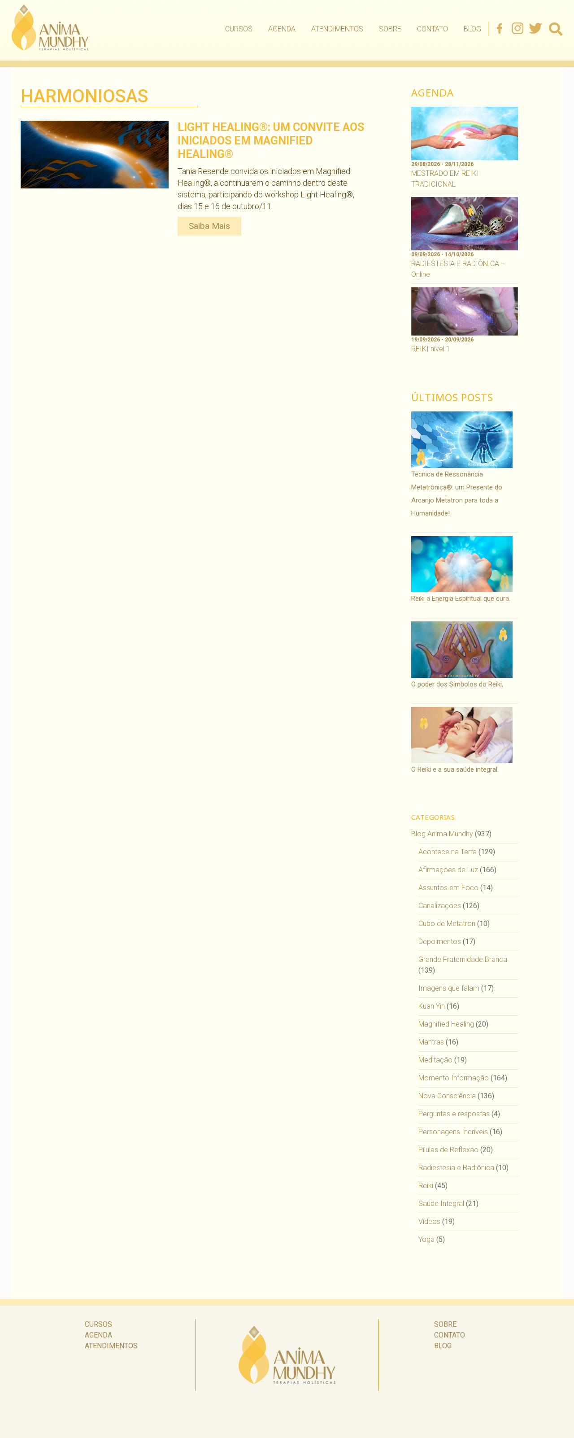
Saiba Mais (209, 226)
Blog (472, 29)
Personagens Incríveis (453, 1132)
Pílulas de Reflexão (448, 1149)
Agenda (282, 29)
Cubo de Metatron (446, 923)
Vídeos (429, 1221)
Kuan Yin (431, 1006)
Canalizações (439, 905)
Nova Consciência (447, 1096)
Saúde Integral (441, 1203)
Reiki (425, 1185)
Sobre (390, 29)
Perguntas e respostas (454, 1114)
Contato (432, 29)
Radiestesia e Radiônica (456, 1167)
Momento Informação (453, 1078)
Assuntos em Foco (448, 887)
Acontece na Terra (447, 852)
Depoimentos (439, 941)
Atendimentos (337, 29)
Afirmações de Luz (448, 869)
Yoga (426, 1239)
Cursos (238, 29)
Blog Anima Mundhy (442, 834)
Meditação (435, 1060)
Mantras (431, 1042)
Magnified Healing (446, 1024)
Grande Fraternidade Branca (462, 959)
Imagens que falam (448, 988)
